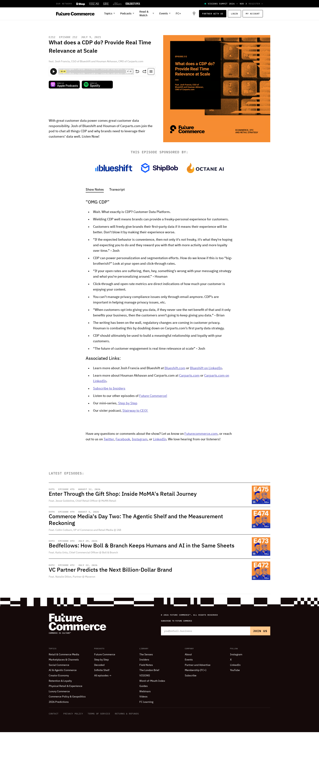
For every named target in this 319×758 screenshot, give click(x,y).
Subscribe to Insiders (109, 388)
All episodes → (102, 675)
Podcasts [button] (127, 13)
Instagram (140, 439)
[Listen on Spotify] (97, 84)
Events (189, 659)
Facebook (123, 439)
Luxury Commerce (59, 691)
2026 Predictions (59, 702)
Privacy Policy (73, 713)
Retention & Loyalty (60, 681)
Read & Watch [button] (146, 13)
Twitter (109, 439)
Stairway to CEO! (135, 410)
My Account (253, 13)
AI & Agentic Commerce (63, 670)
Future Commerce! (153, 396)
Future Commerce (104, 654)
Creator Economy (59, 675)
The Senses (146, 654)
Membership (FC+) (195, 670)
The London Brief (149, 670)
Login (234, 13)
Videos (143, 696)
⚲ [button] (194, 14)
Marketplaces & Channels (64, 659)
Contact (54, 713)
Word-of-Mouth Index (152, 681)
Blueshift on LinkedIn (206, 368)
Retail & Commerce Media (64, 654)
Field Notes (146, 665)
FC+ (178, 13)
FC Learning (146, 702)
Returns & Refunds (127, 713)
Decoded (99, 665)
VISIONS (144, 675)
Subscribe (190, 675)
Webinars (145, 691)
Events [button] (165, 13)
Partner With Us (212, 13)
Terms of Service (99, 713)
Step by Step (127, 403)
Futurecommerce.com (201, 434)
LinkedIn (159, 439)
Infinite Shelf (101, 670)
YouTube (235, 670)
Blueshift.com (174, 368)
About (188, 654)
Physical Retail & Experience (65, 686)
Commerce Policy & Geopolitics (67, 696)
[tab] (95, 189)
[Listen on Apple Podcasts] (64, 84)
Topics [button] (109, 13)
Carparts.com (189, 375)
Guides (143, 686)
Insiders (144, 659)
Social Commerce (59, 665)
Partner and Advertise (197, 665)
